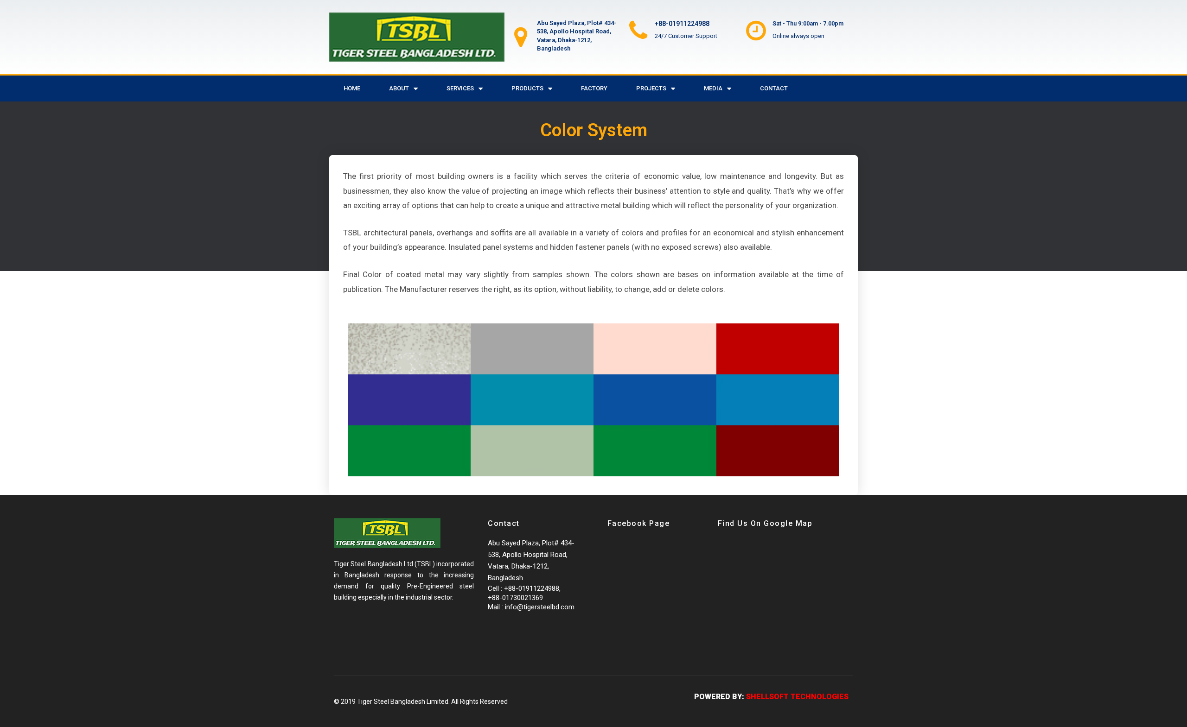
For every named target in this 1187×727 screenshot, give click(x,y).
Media (713, 88)
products (527, 88)
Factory (594, 88)
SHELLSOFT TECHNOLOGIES (797, 696)
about (399, 88)
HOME (352, 88)
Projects (651, 88)
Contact (774, 88)
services (460, 88)
